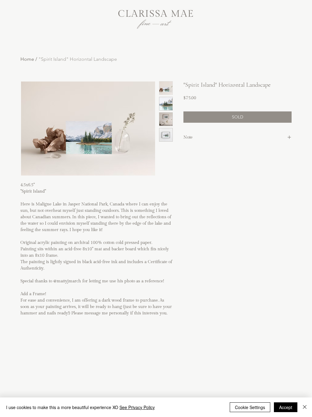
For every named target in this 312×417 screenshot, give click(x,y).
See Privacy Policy (137, 407)
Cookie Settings (250, 407)
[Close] (304, 407)
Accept (285, 407)
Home (27, 59)
